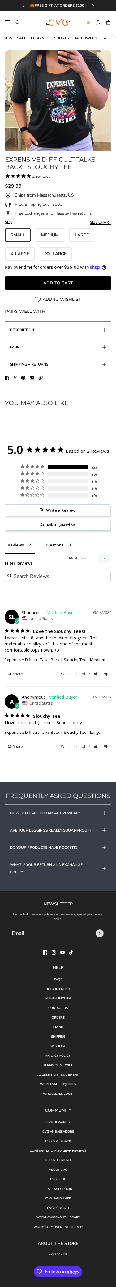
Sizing (58, 1027)
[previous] (23, 5)
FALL (106, 38)
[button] (40, 378)
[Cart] (108, 22)
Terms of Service (58, 1065)
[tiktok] (71, 952)
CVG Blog (58, 1179)
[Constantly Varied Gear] (58, 22)
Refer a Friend (58, 1160)
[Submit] (100, 933)
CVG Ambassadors (58, 1132)
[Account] (98, 22)
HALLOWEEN (85, 38)
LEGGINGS (40, 38)
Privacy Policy (58, 1056)
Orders (58, 1017)
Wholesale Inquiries (58, 1084)
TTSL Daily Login (58, 1189)
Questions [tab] (54, 545)
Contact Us (58, 1008)
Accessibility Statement (58, 1075)
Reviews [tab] (16, 545)
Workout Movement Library (58, 1227)
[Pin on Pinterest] (23, 378)
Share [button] (17, 674)
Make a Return (58, 998)
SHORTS (61, 38)
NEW (7, 38)
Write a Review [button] (60, 510)
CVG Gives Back (58, 1141)
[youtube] (62, 952)
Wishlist (58, 1046)
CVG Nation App (58, 1198)
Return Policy (58, 989)
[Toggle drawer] (7, 22)
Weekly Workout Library (58, 1217)
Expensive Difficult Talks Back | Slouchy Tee (46, 659)
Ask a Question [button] (60, 525)
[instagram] (53, 952)
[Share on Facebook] (7, 378)
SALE (21, 38)
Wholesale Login (58, 1094)
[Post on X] (15, 378)
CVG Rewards (58, 1122)
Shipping (58, 1037)
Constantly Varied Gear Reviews (58, 1151)
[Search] (17, 22)
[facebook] (45, 952)
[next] (93, 5)
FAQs (58, 979)
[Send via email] (31, 378)
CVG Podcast (58, 1208)
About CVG (58, 1170)
